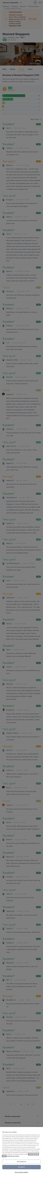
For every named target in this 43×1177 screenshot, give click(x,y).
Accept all (21, 1167)
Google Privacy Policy (12, 1156)
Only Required (21, 1161)
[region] (21, 1152)
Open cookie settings (21, 1172)
